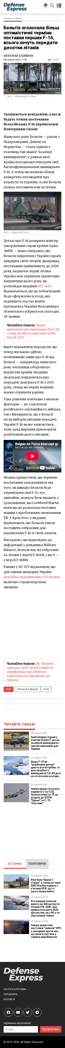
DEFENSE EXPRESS (18, 56)
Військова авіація (27, 689)
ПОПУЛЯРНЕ (37, 863)
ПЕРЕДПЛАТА (10, 994)
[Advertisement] (32, 624)
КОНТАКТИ (9, 999)
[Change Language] (46, 5)
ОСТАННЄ (15, 863)
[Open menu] (59, 5)
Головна (8, 18)
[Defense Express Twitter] (27, 1012)
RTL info (44, 286)
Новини (18, 18)
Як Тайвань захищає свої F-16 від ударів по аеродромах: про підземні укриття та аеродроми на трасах (30, 671)
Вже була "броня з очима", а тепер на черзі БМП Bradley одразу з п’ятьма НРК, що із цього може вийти (46, 885)
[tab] (15, 864)
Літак (46, 689)
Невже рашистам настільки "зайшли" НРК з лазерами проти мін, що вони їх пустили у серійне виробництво (46, 931)
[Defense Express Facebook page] (8, 1012)
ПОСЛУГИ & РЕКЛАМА (15, 989)
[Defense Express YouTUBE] (18, 1012)
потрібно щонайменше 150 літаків (32, 577)
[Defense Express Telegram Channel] (37, 1012)
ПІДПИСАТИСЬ (50, 1029)
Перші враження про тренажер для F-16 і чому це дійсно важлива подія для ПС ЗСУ (33, 331)
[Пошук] (52, 6)
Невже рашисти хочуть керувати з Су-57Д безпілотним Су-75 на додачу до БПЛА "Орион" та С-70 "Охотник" (45, 796)
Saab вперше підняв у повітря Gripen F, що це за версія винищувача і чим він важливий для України (45, 743)
